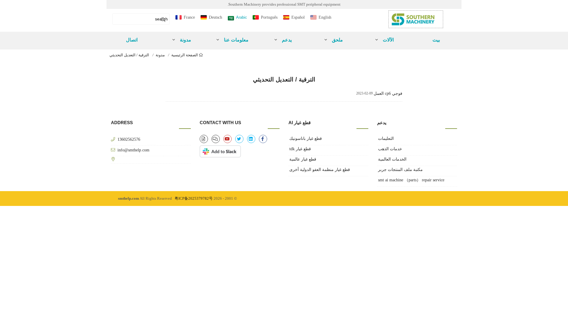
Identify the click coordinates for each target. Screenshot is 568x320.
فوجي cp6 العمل (388, 93)
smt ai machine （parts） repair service (411, 180)
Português (269, 17)
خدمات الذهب (390, 149)
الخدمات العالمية (392, 159)
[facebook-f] (263, 139)
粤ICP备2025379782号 (194, 198)
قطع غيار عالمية (302, 159)
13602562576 (128, 139)
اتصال (132, 39)
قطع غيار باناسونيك (305, 138)
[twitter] (239, 139)
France (189, 17)
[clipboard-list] (216, 139)
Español (298, 17)
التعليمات (386, 138)
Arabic (241, 17)
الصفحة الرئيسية (185, 55)
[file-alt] (204, 139)
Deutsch (215, 17)
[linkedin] (251, 139)
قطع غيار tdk (300, 149)
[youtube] (227, 139)
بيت (436, 39)
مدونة (160, 55)
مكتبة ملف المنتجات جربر (400, 169)
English (325, 17)
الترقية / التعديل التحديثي (129, 55)
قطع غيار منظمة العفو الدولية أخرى (319, 169)
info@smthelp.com (133, 150)
